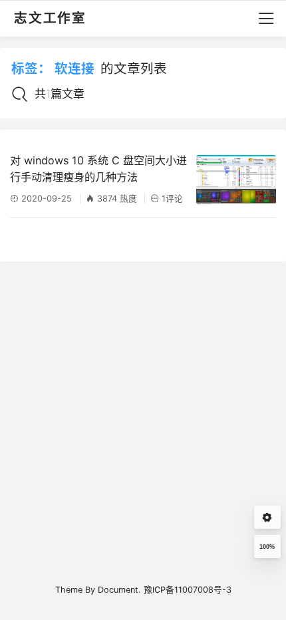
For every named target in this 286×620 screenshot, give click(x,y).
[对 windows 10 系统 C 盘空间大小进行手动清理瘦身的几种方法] (236, 179)
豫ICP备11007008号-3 (187, 590)
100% (267, 546)
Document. (119, 590)
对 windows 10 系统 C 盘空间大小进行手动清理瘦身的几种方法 (98, 169)
